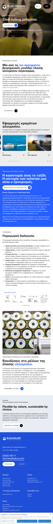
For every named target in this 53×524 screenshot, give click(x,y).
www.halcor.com (31, 478)
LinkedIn (29, 494)
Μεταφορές (32, 155)
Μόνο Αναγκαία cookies (44, 521)
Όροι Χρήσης (6, 504)
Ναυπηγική (6, 155)
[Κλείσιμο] (50, 514)
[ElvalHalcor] (13, 7)
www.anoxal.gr (6, 485)
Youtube (29, 496)
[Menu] (47, 6)
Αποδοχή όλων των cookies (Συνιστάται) (27, 521)
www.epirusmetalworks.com (34, 482)
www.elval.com (6, 478)
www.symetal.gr (6, 480)
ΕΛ (37, 6)
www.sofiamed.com (32, 480)
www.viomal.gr (6, 483)
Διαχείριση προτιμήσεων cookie (11, 510)
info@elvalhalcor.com (13, 459)
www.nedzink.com (7, 494)
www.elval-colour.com (8, 482)
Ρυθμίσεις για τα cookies (8, 521)
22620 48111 (9, 456)
